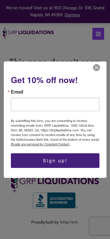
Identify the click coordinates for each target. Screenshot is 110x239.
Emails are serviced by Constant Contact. (40, 144)
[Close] (96, 67)
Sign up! (55, 160)
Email (17, 92)
